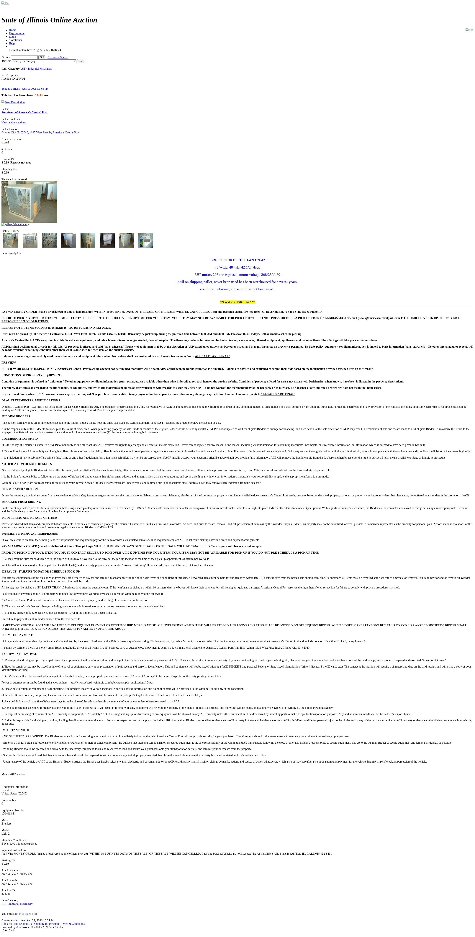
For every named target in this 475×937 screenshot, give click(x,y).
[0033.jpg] (49, 246)
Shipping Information (46, 923)
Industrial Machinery (40, 68)
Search (6, 57)
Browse (7, 61)
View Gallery (20, 224)
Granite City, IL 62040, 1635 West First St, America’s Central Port (40, 132)
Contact (6, 923)
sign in (17, 913)
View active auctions (13, 122)
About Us (26, 923)
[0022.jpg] (30, 246)
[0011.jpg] (11, 246)
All (23, 68)
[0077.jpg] (127, 246)
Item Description (15, 102)
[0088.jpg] (146, 246)
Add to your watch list (35, 88)
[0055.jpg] (88, 246)
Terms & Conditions (73, 923)
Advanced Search (58, 57)
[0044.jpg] (69, 246)
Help (15, 923)
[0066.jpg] (107, 246)
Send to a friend (10, 88)
